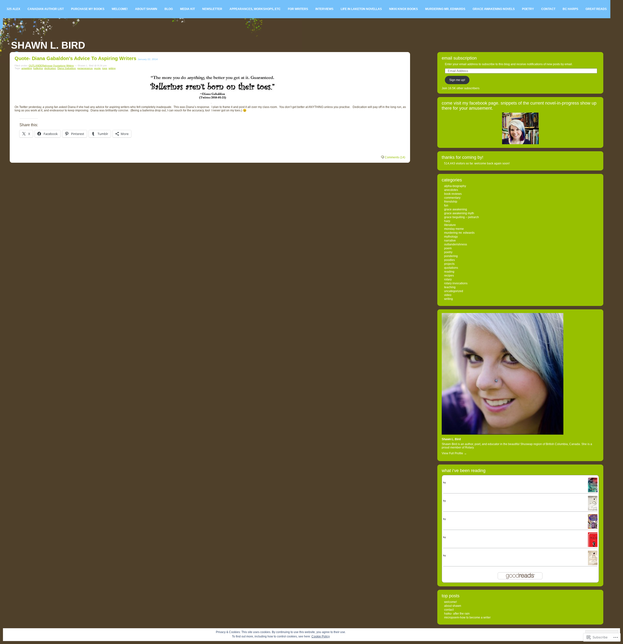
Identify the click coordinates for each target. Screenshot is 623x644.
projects (449, 264)
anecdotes (451, 190)
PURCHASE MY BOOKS (87, 9)
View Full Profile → (454, 453)
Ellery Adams (454, 519)
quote (97, 68)
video (447, 295)
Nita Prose (452, 537)
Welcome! (120, 9)
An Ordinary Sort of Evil (458, 479)
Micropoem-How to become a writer (467, 617)
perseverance (85, 68)
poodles (449, 260)
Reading (449, 271)
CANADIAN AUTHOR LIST (45, 9)
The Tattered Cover (455, 516)
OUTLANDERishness (40, 65)
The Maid (449, 534)
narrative (450, 240)
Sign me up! (457, 80)
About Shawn (146, 9)
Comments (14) (395, 157)
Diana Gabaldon (66, 68)
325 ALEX (13, 9)
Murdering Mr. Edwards (445, 9)
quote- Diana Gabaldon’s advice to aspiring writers (75, 58)
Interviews (324, 9)
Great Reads (596, 9)
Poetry (528, 9)
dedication (50, 68)
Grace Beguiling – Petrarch (461, 217)
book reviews (453, 194)
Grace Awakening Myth (459, 213)
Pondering (451, 256)
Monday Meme (454, 229)
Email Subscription (459, 58)
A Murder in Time (454, 497)
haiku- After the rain (457, 613)
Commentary (452, 197)
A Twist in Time (453, 552)
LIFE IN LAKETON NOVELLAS (361, 9)
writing (112, 68)
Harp (447, 221)
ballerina (38, 68)
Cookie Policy (321, 636)
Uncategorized (453, 291)
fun (446, 205)
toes (104, 68)
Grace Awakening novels (494, 9)
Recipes (449, 275)
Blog (169, 9)
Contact (548, 9)
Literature (450, 225)
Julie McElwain (455, 500)
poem (448, 248)
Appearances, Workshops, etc (255, 9)
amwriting (26, 68)
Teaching (450, 287)
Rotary (448, 279)
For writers (298, 9)
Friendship (450, 201)
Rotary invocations (455, 283)
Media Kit (187, 9)
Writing (70, 65)
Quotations (59, 65)
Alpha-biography (455, 186)
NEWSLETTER (212, 9)
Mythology (451, 236)
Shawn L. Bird (48, 45)
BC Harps (570, 9)
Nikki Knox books (403, 9)
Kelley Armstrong (456, 482)
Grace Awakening (455, 209)
